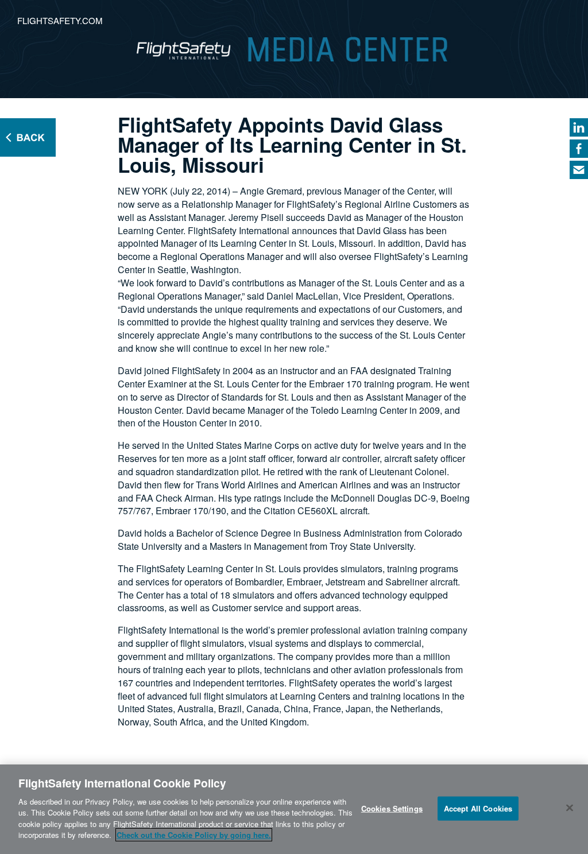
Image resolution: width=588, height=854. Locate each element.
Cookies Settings (392, 808)
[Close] (569, 807)
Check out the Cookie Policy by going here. (194, 834)
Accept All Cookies (478, 808)
